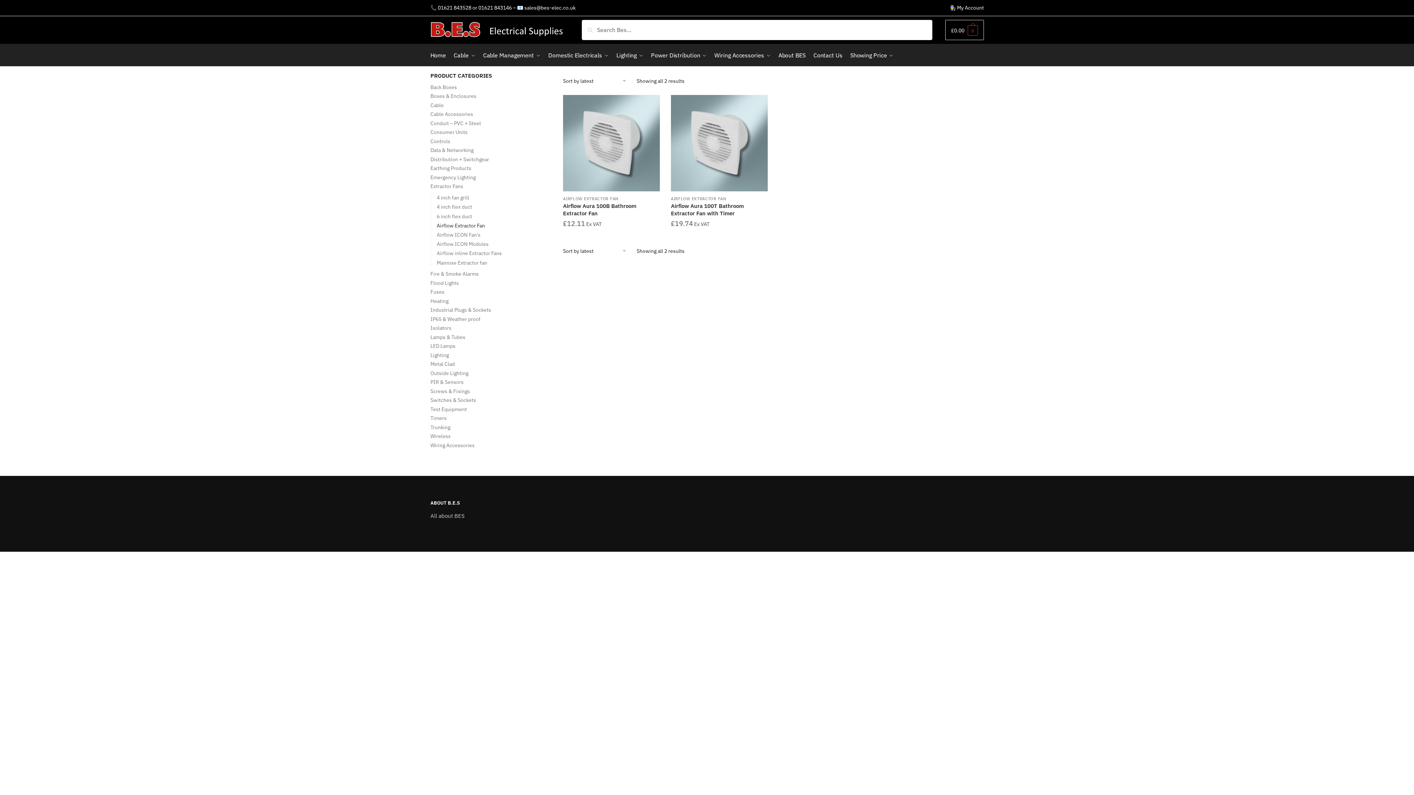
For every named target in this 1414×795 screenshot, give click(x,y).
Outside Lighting (449, 373)
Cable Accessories (451, 114)
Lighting (439, 355)
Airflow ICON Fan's (459, 235)
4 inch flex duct (454, 207)
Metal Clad (442, 364)
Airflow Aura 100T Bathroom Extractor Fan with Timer (707, 209)
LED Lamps (442, 346)
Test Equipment (448, 409)
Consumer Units (449, 132)
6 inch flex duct (454, 216)
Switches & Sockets (453, 400)
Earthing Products (450, 168)
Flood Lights (444, 283)
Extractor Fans (446, 186)
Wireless (440, 436)
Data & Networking (452, 150)
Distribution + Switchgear (459, 159)
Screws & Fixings (450, 391)
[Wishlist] (648, 106)
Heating (439, 301)
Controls (440, 141)
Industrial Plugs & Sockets (460, 310)
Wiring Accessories (452, 445)
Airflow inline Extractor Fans (469, 253)
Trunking (440, 427)
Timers (438, 418)
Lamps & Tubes (447, 337)
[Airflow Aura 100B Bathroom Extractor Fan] (611, 143)
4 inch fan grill (453, 197)
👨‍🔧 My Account (967, 7)
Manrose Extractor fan (462, 262)
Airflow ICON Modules (463, 244)
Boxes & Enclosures (453, 96)
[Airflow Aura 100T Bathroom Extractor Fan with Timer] (719, 143)
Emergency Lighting (453, 177)
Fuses (437, 292)
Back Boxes (443, 87)
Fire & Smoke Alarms (454, 274)
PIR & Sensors (447, 382)
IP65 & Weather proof (455, 319)
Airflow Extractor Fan (591, 198)
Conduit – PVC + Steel (455, 123)
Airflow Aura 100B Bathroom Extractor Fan (599, 209)
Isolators (440, 328)
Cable (437, 105)
